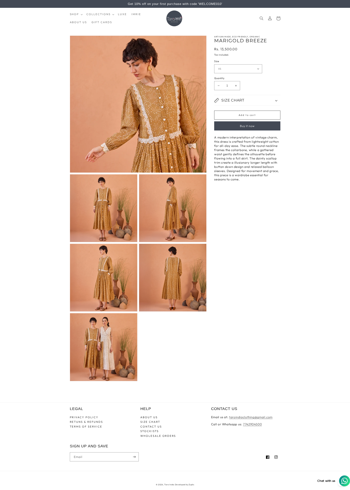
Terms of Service (86, 426)
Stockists (149, 431)
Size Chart (150, 421)
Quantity (219, 78)
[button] (75, 14)
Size (216, 61)
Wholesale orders (158, 436)
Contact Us (151, 426)
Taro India (169, 484)
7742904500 (252, 424)
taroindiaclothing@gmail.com (251, 417)
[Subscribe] (134, 456)
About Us (149, 417)
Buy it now (247, 126)
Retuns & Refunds (86, 421)
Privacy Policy (84, 417)
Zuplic (191, 484)
